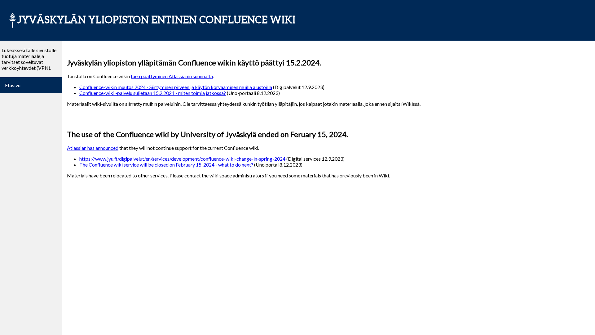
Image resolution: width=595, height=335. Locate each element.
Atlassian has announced (92, 148)
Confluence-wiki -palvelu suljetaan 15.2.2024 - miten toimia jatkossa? (152, 93)
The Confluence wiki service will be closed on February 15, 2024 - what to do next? (166, 165)
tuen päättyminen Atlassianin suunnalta (172, 76)
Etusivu (12, 85)
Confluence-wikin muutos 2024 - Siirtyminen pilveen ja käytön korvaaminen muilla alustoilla (175, 87)
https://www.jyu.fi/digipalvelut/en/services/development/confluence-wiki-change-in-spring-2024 (182, 159)
